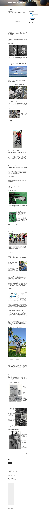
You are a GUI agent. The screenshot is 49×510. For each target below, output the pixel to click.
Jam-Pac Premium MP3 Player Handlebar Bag (13, 471)
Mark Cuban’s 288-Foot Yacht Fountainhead (13, 474)
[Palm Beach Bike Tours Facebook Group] (32, 13)
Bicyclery (18, 172)
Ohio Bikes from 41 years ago (14, 374)
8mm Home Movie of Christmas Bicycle (16, 12)
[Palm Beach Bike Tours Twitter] (32, 16)
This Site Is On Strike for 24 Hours (12, 475)
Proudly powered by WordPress (11, 508)
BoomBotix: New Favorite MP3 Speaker (12, 479)
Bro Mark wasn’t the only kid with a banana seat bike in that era (25, 398)
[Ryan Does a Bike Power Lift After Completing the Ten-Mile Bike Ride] (17, 342)
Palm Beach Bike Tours (17, 2)
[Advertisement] (11, 494)
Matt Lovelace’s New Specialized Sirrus (16, 127)
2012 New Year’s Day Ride (11, 478)
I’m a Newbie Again (10, 470)
